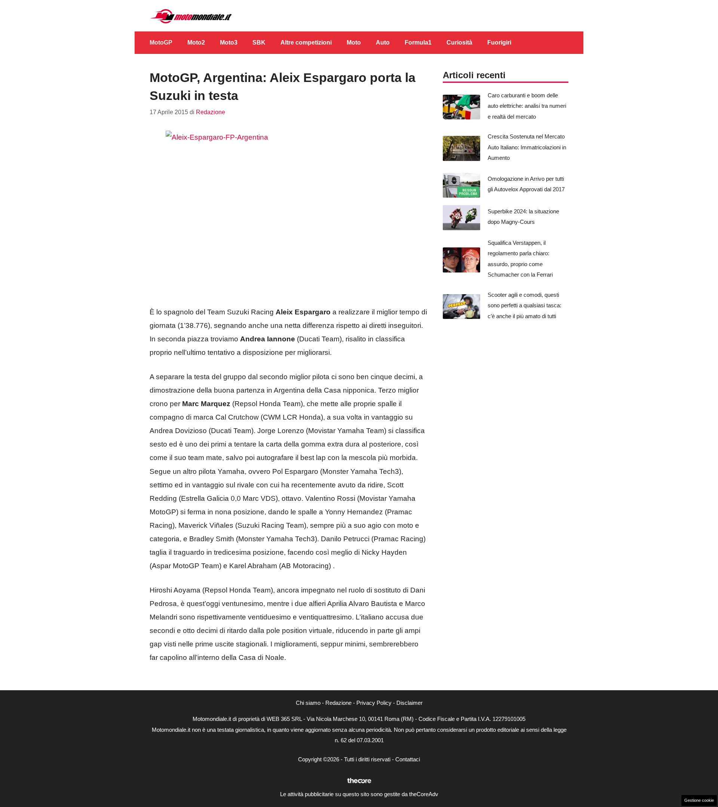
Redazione (338, 703)
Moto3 (228, 42)
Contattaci (407, 759)
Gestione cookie (699, 800)
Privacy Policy (374, 703)
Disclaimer (409, 703)
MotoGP (161, 42)
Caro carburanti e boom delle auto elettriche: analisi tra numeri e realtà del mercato (527, 106)
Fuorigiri (499, 42)
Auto (383, 42)
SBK (259, 42)
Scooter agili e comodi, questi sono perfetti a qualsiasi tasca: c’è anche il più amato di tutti (524, 305)
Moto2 (196, 42)
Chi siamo (308, 703)
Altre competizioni (306, 42)
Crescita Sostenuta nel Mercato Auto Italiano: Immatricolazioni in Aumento (527, 147)
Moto (354, 42)
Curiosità (459, 42)
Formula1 (418, 42)
